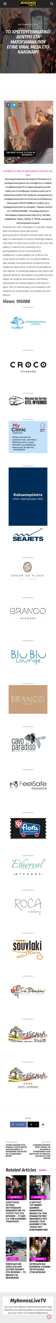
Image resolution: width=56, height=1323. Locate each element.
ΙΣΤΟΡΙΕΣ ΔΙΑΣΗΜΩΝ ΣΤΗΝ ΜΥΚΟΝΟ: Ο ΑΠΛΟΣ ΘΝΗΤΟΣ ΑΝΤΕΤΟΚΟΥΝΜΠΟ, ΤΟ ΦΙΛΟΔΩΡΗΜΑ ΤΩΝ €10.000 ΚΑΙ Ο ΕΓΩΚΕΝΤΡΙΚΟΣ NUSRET (16, 1150)
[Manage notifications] (49, 1316)
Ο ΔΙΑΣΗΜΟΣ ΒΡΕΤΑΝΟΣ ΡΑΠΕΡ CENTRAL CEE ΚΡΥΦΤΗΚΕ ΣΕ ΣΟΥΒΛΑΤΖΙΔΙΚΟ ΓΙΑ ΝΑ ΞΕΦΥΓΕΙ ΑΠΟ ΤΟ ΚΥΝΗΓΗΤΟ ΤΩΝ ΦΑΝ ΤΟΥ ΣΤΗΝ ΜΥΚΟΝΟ (39, 1151)
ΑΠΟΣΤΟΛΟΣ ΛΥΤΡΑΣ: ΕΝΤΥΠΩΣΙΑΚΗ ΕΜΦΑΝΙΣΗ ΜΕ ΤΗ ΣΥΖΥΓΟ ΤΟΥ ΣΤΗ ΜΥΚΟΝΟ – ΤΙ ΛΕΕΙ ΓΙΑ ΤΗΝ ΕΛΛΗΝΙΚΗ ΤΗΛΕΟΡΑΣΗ (16, 1212)
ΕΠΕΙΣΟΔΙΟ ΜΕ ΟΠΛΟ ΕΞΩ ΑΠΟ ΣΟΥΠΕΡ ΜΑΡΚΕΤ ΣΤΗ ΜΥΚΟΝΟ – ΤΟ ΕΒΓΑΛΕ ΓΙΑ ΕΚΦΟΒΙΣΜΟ (16, 1271)
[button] (4, 4)
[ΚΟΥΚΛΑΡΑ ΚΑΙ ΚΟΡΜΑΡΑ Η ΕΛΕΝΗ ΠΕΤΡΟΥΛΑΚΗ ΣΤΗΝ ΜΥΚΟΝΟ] (39, 1249)
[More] (43, 1124)
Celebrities (15, 1197)
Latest (13, 1259)
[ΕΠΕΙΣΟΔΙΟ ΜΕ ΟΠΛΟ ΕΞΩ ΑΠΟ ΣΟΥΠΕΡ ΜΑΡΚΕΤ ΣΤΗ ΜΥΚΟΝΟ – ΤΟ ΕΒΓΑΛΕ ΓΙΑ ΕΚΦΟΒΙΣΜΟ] (16, 1249)
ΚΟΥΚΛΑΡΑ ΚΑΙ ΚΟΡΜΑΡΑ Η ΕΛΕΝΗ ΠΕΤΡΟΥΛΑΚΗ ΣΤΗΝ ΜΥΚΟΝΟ (39, 1268)
